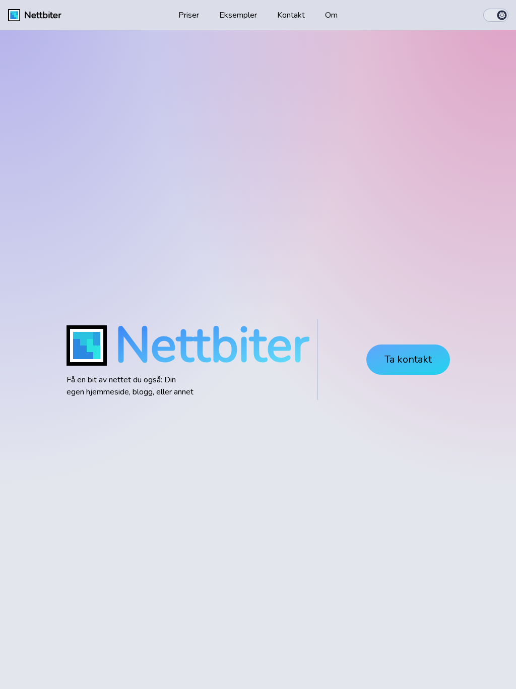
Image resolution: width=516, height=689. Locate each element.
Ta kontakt (408, 359)
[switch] (496, 15)
